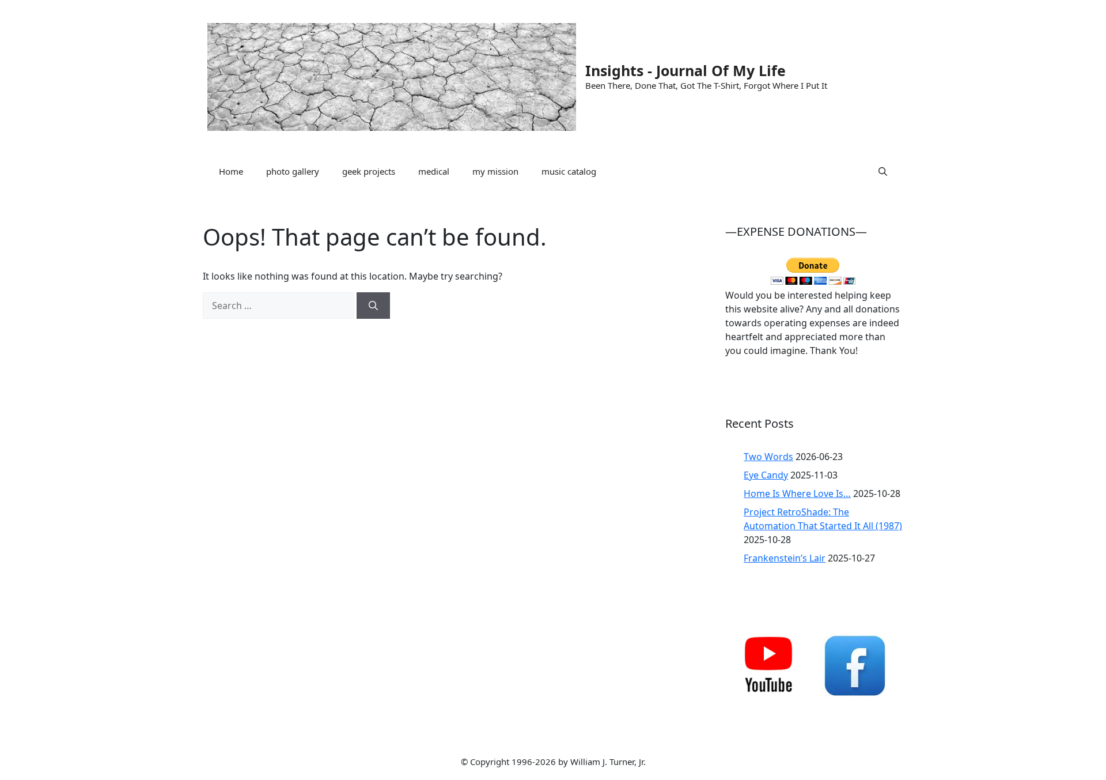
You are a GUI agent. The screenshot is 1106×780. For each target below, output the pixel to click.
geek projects (368, 171)
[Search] (373, 305)
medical (433, 171)
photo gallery (292, 171)
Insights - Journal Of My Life (685, 70)
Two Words (768, 456)
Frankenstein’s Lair (784, 558)
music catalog (568, 171)
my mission (495, 171)
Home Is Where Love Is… (797, 493)
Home (231, 171)
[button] (883, 171)
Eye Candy (766, 475)
